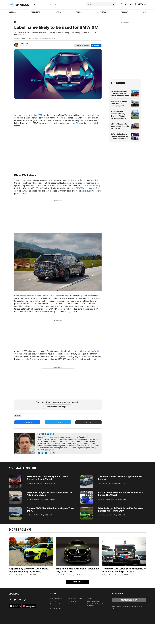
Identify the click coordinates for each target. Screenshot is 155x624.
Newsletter (53, 5)
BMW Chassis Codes (75, 598)
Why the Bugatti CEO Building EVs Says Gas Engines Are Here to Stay (120, 509)
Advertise (37, 5)
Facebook (28, 422)
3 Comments (96, 45)
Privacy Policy (72, 604)
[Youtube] (130, 4)
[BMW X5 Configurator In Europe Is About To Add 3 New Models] (15, 492)
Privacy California (55, 608)
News (58, 12)
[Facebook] (121, 4)
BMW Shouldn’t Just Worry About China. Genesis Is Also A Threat (47, 477)
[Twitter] (126, 4)
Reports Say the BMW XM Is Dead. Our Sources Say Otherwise (29, 570)
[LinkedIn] (53, 453)
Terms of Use (72, 601)
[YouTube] (46, 453)
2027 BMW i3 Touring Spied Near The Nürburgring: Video (119, 103)
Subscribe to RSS (55, 604)
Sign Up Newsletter (93, 601)
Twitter (58, 422)
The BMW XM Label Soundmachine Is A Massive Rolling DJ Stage (124, 570)
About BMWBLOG (56, 598)
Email (89, 422)
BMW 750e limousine (85, 188)
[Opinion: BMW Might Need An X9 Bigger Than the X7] (15, 508)
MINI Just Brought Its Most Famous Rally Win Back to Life (120, 126)
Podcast (124, 12)
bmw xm (17, 416)
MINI (144, 12)
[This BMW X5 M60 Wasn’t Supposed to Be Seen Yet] (86, 476)
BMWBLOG (17, 38)
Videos (79, 12)
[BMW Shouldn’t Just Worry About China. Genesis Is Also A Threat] (15, 476)
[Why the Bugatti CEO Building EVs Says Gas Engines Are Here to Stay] (86, 508)
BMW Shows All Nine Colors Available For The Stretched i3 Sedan (120, 93)
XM (15, 22)
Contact (45, 5)
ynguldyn (75, 123)
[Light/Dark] (140, 4)
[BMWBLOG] (26, 594)
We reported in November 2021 (28, 115)
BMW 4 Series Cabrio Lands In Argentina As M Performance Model (119, 136)
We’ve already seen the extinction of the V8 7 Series (37, 296)
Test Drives (35, 12)
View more (76, 582)
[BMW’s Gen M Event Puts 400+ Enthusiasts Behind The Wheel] (86, 492)
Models (12, 12)
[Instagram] (135, 4)
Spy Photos (101, 12)
